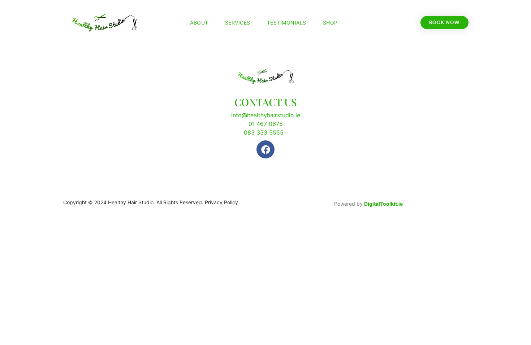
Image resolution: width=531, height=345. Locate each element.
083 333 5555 (264, 132)
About (199, 22)
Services (237, 22)
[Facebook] (265, 149)
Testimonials (286, 22)
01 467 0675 (266, 123)
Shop (330, 22)
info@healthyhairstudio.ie (265, 115)
